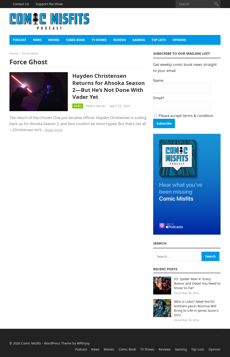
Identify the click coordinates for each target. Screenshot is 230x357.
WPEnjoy (83, 343)
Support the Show (49, 4)
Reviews (119, 40)
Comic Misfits (31, 343)
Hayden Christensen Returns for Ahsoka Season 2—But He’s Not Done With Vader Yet (108, 86)
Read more (54, 130)
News (37, 40)
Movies (53, 40)
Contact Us (21, 4)
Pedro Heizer (96, 106)
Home (13, 53)
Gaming (139, 40)
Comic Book (75, 40)
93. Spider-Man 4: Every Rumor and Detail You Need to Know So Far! (197, 283)
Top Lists (159, 40)
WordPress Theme (57, 343)
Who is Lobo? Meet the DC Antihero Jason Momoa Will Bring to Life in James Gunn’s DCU (196, 308)
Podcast (19, 40)
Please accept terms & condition (185, 115)
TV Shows (99, 40)
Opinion (179, 40)
